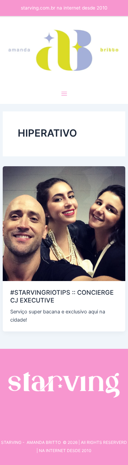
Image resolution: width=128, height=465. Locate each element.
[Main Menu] (64, 94)
